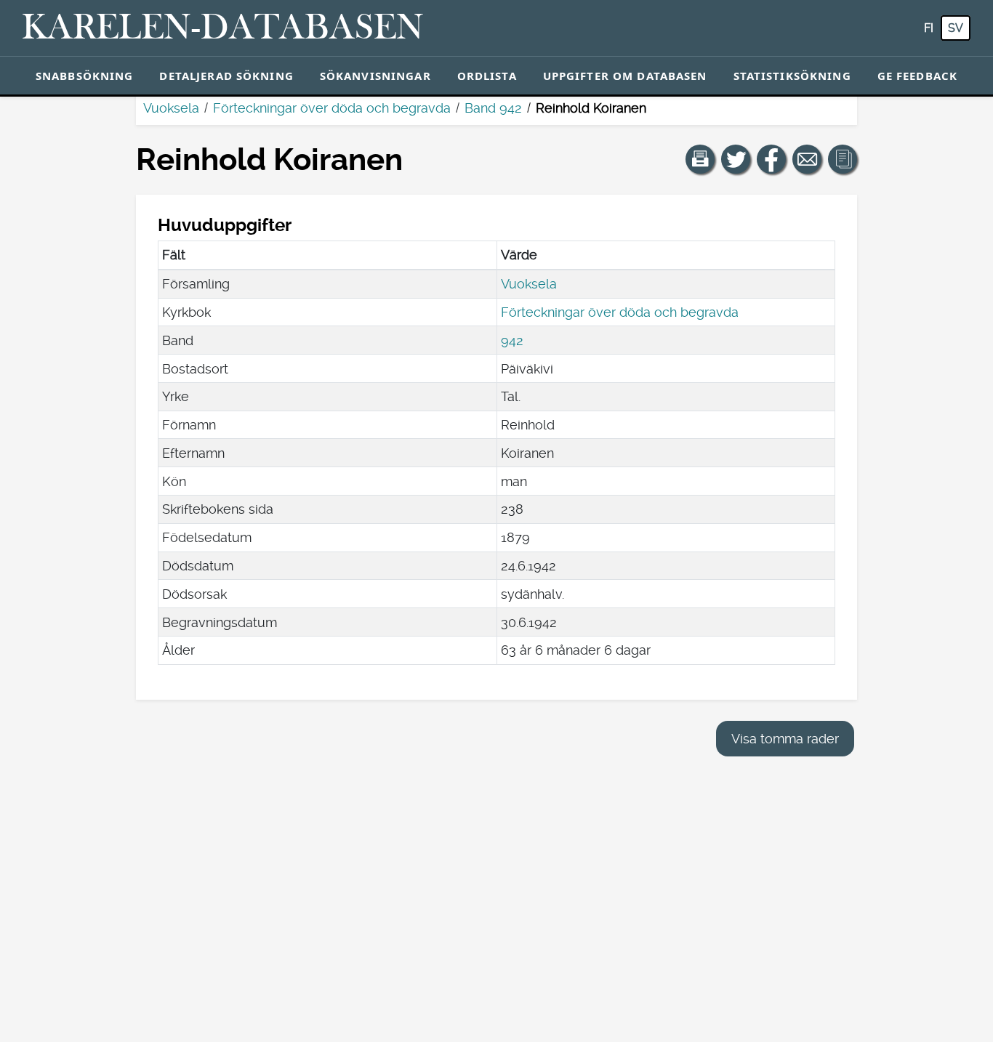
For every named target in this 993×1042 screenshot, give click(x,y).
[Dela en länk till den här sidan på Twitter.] (735, 159)
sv (955, 28)
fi (928, 28)
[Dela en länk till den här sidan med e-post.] (806, 159)
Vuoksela (171, 108)
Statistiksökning (792, 75)
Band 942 (493, 108)
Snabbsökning (85, 75)
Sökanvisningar (375, 75)
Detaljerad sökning (226, 75)
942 (512, 340)
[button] (700, 159)
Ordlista (487, 75)
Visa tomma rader (785, 738)
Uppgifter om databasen (625, 75)
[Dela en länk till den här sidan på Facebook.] (771, 159)
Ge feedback (917, 75)
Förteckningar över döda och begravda (332, 108)
